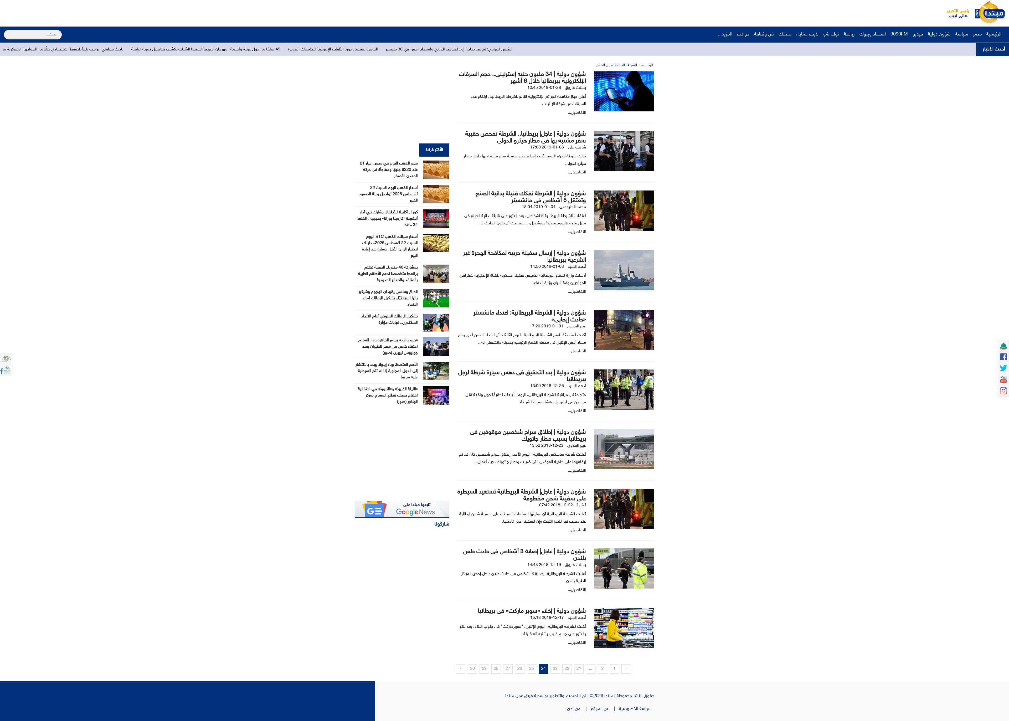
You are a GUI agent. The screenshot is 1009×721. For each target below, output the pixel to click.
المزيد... (725, 34)
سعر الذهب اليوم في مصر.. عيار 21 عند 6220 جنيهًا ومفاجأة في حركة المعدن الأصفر (389, 170)
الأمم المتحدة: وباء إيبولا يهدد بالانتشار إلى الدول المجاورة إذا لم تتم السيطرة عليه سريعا (387, 371)
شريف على (577, 147)
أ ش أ (581, 505)
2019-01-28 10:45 (544, 87)
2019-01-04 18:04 (538, 207)
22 (567, 668)
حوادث (743, 34)
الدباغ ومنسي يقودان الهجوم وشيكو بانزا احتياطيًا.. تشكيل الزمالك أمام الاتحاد (388, 298)
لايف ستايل (807, 34)
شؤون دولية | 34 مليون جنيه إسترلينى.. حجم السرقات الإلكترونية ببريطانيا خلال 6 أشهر (522, 78)
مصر (977, 34)
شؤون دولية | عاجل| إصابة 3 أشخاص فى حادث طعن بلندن (524, 555)
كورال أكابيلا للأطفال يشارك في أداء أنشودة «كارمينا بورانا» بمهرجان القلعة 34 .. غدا (387, 219)
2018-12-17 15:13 (547, 617)
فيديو (918, 34)
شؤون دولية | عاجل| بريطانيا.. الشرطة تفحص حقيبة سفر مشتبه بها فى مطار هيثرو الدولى (525, 138)
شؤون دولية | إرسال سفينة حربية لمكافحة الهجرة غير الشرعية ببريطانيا (524, 257)
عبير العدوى (576, 326)
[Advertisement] (98, 12)
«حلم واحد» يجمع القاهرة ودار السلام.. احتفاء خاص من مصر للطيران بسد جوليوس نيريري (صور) (387, 347)
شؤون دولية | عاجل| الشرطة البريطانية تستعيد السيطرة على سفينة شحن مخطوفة (521, 495)
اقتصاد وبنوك (872, 34)
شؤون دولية (939, 34)
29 (484, 668)
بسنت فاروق (575, 87)
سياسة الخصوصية (636, 709)
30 (472, 668)
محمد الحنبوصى (572, 207)
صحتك (785, 34)
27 (508, 668)
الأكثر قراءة (434, 149)
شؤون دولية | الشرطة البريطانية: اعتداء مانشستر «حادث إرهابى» (529, 316)
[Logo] (955, 12)
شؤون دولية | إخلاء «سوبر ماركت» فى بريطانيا (532, 611)
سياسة (961, 34)
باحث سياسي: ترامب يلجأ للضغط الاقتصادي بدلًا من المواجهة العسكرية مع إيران (203, 49)
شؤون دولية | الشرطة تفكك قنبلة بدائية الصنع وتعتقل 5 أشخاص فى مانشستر (531, 197)
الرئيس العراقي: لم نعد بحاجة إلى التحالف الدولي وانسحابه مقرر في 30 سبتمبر (593, 49)
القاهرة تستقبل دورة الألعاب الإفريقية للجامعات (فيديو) (477, 49)
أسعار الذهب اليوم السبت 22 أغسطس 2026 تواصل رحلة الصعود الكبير (388, 194)
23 (555, 668)
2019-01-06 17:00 (547, 147)
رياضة (849, 34)
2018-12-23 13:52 (546, 445)
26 (519, 668)
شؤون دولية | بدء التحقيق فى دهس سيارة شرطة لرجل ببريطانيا (522, 376)
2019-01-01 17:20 (546, 326)
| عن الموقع (605, 709)
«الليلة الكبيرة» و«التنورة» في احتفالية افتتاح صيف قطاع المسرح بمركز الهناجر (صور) (388, 395)
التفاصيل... (577, 112)
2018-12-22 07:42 (556, 505)
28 (496, 668)
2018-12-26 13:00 (547, 386)
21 (578, 668)
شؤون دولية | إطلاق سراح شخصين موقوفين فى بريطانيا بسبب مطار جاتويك (528, 436)
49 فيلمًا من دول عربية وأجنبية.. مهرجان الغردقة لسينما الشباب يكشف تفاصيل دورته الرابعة (350, 49)
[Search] (6, 31)
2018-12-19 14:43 (544, 565)
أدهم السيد (577, 266)
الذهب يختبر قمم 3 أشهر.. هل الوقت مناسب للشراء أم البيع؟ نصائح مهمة (69, 49)
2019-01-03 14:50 (547, 266)
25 (531, 668)
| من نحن (579, 709)
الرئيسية (994, 34)
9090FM (899, 34)
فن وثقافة (764, 34)
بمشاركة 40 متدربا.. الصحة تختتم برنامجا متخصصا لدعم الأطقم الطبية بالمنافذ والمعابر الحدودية (388, 274)
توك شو (831, 34)
